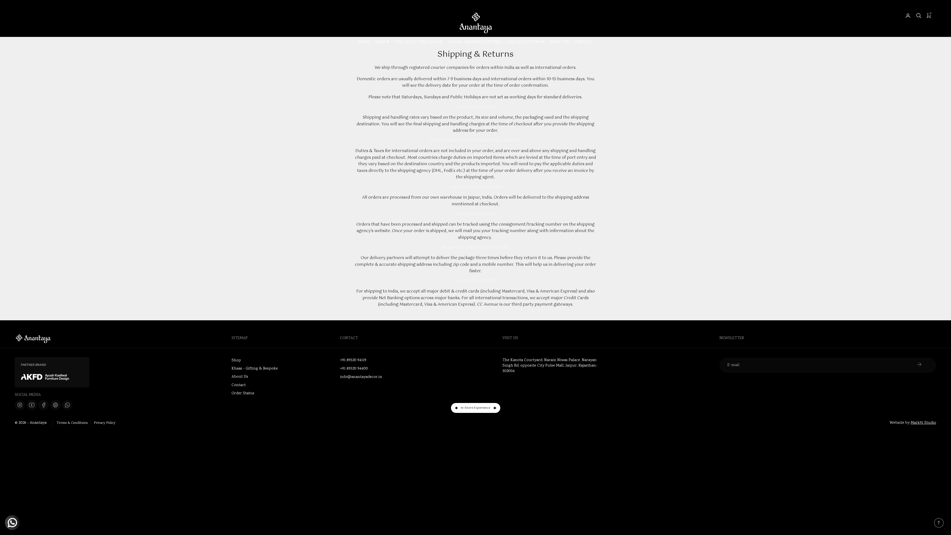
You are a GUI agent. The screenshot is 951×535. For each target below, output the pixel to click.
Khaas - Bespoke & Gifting (475, 42)
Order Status (243, 393)
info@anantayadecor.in (361, 377)
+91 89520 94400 (354, 369)
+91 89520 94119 (353, 360)
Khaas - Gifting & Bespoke (255, 369)
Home (364, 42)
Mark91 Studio (923, 423)
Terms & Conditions (72, 423)
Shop (380, 42)
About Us (559, 42)
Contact (583, 42)
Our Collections (524, 42)
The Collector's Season (419, 42)
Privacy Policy (104, 423)
